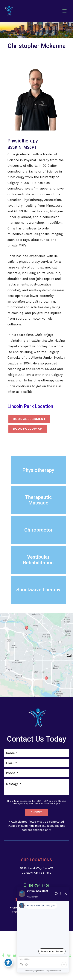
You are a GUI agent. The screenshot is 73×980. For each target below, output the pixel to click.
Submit (36, 812)
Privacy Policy (20, 803)
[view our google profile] (14, 955)
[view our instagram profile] (9, 955)
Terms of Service (43, 803)
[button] (38, 470)
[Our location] (70, 955)
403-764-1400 (38, 885)
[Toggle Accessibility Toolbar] (8, 962)
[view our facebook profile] (3, 955)
